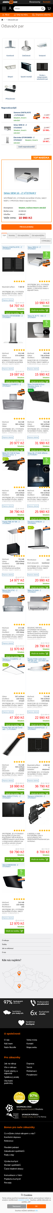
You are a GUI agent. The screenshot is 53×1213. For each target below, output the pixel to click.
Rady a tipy (9, 1155)
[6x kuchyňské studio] (39, 1013)
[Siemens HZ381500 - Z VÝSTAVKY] (38, 824)
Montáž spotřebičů (12, 1165)
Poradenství (31, 1075)
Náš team (8, 1043)
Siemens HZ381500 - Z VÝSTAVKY (36, 797)
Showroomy (34, 2)
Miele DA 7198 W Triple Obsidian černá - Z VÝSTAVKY (11, 454)
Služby (4, 944)
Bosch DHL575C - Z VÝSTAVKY (9, 591)
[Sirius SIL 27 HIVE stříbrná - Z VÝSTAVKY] (38, 486)
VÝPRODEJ (46, 241)
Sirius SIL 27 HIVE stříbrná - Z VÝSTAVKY (38, 454)
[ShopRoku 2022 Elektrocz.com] (25, 1108)
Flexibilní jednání (11, 1147)
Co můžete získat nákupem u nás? (19, 1133)
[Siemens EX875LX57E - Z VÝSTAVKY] (7, 119)
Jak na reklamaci (7, 948)
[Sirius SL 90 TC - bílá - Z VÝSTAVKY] (38, 337)
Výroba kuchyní (11, 1161)
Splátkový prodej (11, 1077)
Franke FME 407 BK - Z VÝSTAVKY (11, 522)
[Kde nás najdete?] (26, 980)
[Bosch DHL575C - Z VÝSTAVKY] (13, 611)
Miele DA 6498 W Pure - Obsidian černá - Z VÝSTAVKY (36, 386)
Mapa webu (31, 1047)
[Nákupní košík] (50, 10)
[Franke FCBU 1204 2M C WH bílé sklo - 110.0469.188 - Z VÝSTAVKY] (38, 671)
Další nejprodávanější (26, 147)
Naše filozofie (10, 1047)
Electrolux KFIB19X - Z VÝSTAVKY (36, 522)
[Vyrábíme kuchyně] (26, 1023)
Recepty (8, 1182)
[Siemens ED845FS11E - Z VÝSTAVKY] (38, 755)
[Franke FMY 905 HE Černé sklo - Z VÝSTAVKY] (13, 755)
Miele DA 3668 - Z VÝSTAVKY (34, 591)
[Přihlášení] (8, 9)
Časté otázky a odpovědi (11, 1072)
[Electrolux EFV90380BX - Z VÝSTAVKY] (7, 143)
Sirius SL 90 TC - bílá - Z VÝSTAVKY (37, 317)
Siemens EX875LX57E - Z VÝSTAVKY (12, 248)
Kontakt (46, 2)
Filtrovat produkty (26, 227)
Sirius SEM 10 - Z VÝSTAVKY (20, 193)
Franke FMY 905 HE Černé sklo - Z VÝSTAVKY (12, 728)
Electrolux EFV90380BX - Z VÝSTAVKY (12, 317)
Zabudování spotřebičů (14, 1151)
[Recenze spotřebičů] (13, 1003)
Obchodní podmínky (8, 1082)
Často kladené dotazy (13, 1169)
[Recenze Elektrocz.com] (19, 1098)
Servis (29, 1067)
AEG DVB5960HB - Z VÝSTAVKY (10, 866)
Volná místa (31, 1040)
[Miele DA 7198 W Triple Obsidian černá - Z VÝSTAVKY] (13, 470)
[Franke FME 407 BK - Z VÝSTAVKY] (13, 555)
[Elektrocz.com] (8, 2)
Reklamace (31, 1071)
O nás (4, 952)
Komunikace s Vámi (13, 1175)
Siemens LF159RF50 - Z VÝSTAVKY (11, 660)
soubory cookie (23, 1200)
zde (36, 1211)
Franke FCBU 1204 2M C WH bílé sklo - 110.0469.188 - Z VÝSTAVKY (38, 660)
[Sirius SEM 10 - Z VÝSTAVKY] (7, 132)
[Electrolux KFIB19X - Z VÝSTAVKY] (38, 549)
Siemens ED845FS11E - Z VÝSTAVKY (37, 728)
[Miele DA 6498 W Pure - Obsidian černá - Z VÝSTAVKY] (38, 402)
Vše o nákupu (10, 1067)
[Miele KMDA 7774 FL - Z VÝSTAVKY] (13, 816)
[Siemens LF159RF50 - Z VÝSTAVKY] (13, 674)
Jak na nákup (10, 1063)
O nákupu (5, 940)
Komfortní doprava (12, 1137)
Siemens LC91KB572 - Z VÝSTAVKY (11, 385)
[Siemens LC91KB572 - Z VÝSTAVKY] (13, 412)
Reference (8, 1141)
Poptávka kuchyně (12, 1179)
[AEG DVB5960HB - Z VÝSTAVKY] (13, 893)
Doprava (30, 1063)
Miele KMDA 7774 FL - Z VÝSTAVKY (11, 797)
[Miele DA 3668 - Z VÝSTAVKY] (38, 610)
